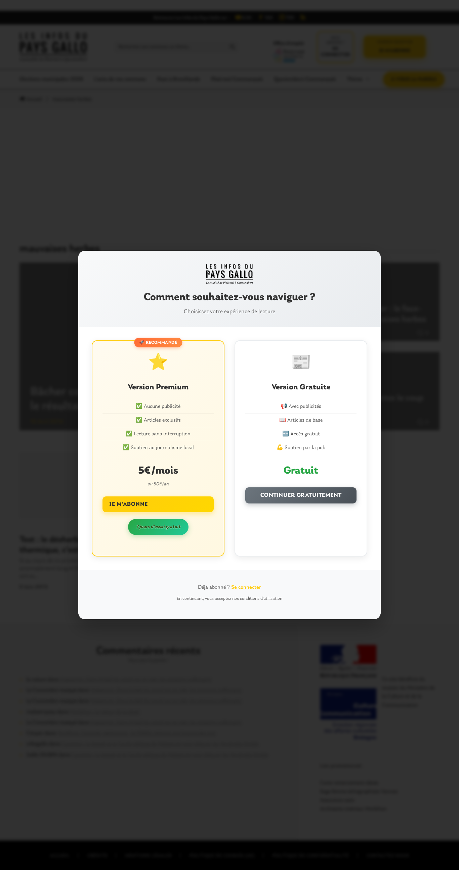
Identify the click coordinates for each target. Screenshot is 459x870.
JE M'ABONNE (128, 504)
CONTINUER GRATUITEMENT (301, 495)
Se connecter (246, 587)
